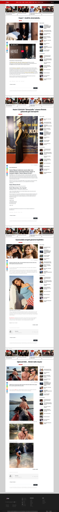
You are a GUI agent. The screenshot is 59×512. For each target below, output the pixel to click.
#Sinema (17, 81)
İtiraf (20, 62)
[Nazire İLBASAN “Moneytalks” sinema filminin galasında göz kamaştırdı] (22, 139)
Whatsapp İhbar (14, 505)
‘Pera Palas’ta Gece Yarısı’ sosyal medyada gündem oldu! (47, 56)
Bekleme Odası (24, 62)
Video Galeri (24, 499)
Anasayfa (7, 96)
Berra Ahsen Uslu (12, 317)
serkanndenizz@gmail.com (18, 332)
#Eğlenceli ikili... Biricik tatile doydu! (13, 472)
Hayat (12, 64)
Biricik (16, 389)
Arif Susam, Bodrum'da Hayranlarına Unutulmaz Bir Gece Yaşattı (47, 66)
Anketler (44, 500)
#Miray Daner (13, 81)
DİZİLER (20, 2)
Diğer (42, 2)
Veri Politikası (7, 506)
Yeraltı (16, 62)
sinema (32, 175)
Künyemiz (24, 504)
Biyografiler (44, 501)
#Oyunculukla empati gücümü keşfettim (14, 327)
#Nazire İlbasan (11, 212)
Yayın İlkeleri (7, 505)
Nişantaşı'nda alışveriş (47, 166)
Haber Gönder (14, 506)
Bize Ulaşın (24, 505)
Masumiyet (13, 62)
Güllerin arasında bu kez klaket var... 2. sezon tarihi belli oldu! (47, 37)
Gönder (35, 218)
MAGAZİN (30, 2)
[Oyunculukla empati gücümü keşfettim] (22, 251)
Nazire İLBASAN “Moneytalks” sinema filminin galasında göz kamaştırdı (48, 60)
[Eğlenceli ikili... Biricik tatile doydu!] (22, 373)
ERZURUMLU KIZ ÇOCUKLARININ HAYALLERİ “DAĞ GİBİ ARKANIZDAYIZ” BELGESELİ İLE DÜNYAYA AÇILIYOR (47, 27)
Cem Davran (26, 72)
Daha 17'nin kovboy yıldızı (47, 69)
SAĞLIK (33, 2)
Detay (47, 511)
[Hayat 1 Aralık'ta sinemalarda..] (22, 31)
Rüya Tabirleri (44, 502)
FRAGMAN (26, 2)
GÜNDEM (17, 2)
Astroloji (44, 503)
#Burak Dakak (22, 81)
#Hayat (10, 81)
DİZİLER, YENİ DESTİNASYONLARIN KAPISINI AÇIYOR (48, 47)
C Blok (18, 62)
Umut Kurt (29, 72)
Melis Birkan (32, 72)
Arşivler (24, 502)
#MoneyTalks (15, 212)
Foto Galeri (24, 498)
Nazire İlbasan (13, 170)
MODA (36, 2)
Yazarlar (24, 501)
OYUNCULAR (10, 96)
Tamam (51, 511)
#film (19, 81)
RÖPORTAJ (39, 2)
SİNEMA (23, 2)
